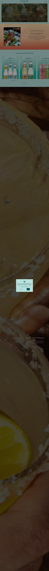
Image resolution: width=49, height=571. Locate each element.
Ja (28, 289)
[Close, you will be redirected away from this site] (31, 280)
